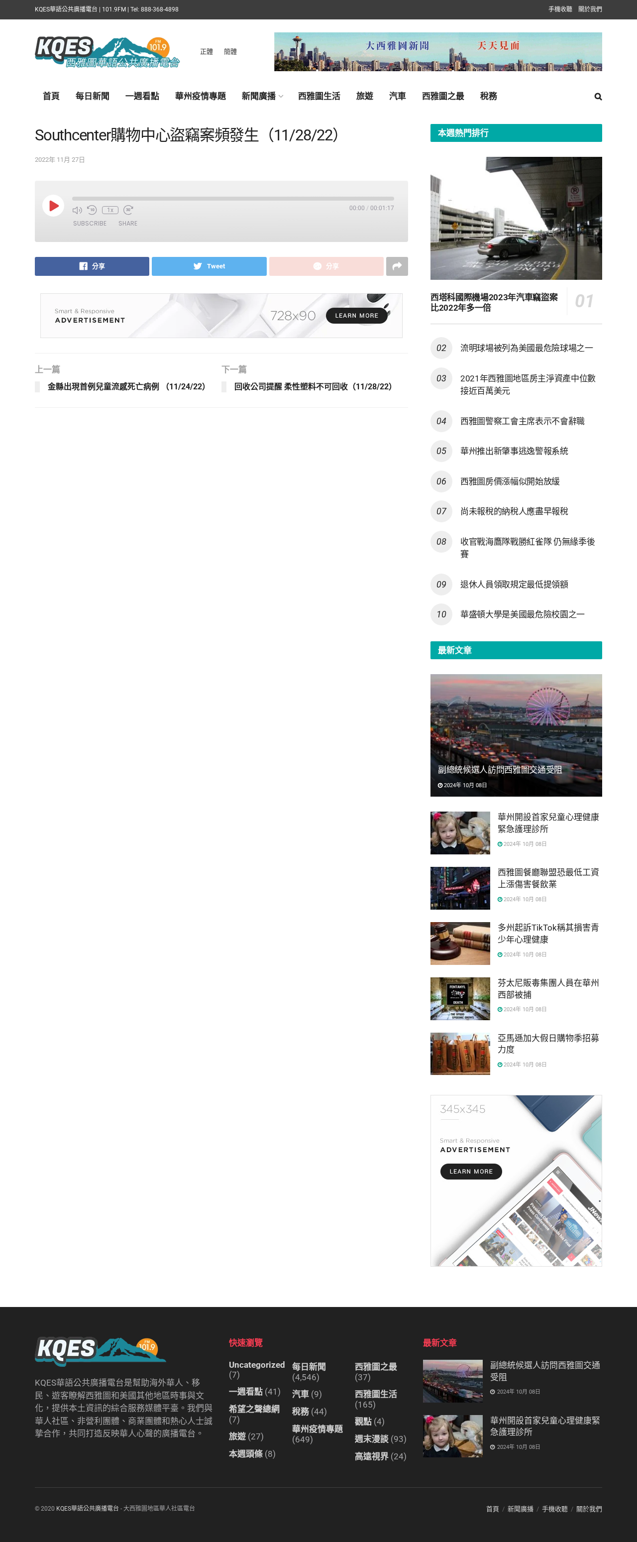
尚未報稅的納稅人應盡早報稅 (514, 511)
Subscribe (89, 223)
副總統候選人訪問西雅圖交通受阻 (500, 770)
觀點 (363, 1421)
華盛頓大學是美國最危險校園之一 (522, 614)
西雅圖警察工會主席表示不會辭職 (522, 421)
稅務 (488, 96)
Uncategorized (257, 1365)
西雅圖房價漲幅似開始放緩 (510, 481)
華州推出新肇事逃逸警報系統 (514, 451)
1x (110, 210)
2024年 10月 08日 (464, 785)
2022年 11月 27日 (60, 159)
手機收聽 (560, 9)
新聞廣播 (259, 96)
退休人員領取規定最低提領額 (514, 585)
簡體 (230, 51)
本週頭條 (246, 1454)
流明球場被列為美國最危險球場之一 (526, 348)
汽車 (397, 96)
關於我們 (590, 9)
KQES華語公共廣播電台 (87, 1508)
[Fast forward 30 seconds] (128, 210)
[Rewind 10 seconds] (92, 210)
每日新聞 (92, 96)
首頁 (51, 96)
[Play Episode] (53, 206)
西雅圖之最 (443, 96)
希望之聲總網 (254, 1409)
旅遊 (364, 96)
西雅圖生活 (319, 96)
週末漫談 (372, 1439)
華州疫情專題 (200, 96)
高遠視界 (372, 1456)
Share (127, 223)
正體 (206, 51)
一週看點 (142, 96)
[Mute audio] (77, 210)
